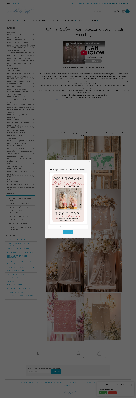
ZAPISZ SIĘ (68, 232)
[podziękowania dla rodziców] (68, 198)
